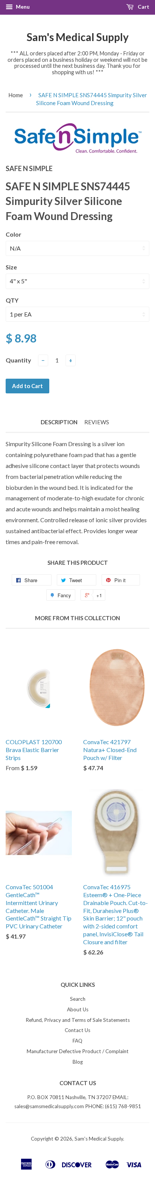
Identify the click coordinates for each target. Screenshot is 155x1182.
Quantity (18, 360)
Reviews (96, 422)
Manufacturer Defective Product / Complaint (78, 1051)
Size (11, 267)
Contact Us (77, 1030)
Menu (22, 6)
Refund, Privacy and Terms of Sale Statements (78, 1020)
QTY (12, 300)
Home (15, 95)
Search (77, 999)
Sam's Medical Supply (78, 37)
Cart (143, 6)
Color (13, 234)
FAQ (77, 1041)
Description (59, 422)
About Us (77, 1009)
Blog (78, 1062)
